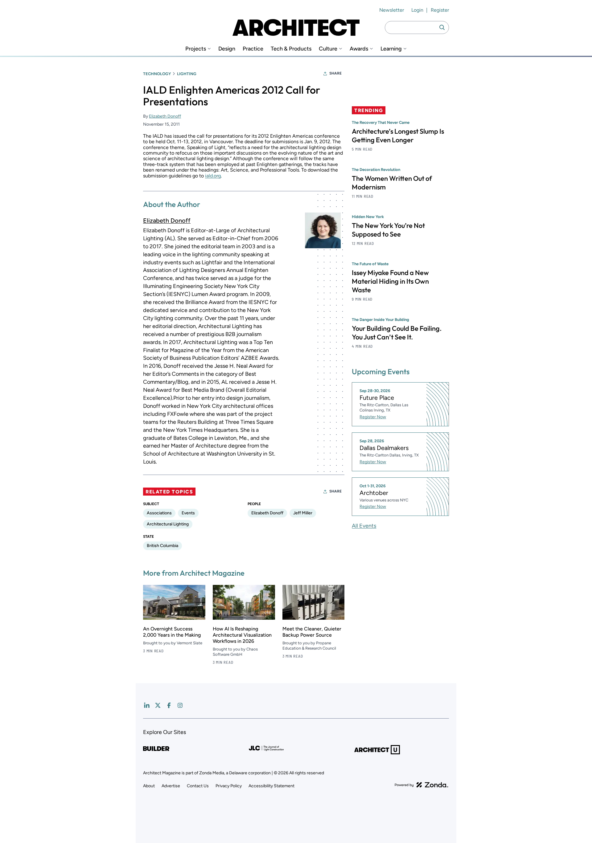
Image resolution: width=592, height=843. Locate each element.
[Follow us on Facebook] (169, 705)
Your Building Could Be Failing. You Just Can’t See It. (397, 332)
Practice (253, 49)
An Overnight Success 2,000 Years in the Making (172, 632)
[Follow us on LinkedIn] (146, 705)
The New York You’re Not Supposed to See (388, 229)
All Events (364, 525)
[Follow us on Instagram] (180, 705)
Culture (328, 49)
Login (417, 10)
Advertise (171, 785)
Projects (195, 49)
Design (226, 49)
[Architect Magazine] (296, 27)
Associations (159, 513)
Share (335, 73)
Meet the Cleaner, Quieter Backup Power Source (311, 632)
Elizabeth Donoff (165, 116)
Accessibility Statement (271, 785)
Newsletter (391, 10)
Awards (359, 49)
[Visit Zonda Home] (421, 785)
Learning (391, 49)
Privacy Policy (229, 785)
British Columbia (162, 545)
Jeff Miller (302, 513)
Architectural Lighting (168, 524)
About (149, 785)
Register (440, 10)
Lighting (186, 74)
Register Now (373, 416)
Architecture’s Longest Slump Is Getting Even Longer (398, 135)
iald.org (213, 176)
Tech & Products (291, 49)
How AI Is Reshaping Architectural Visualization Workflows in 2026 (242, 635)
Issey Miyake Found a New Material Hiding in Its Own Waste (390, 281)
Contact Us (198, 785)
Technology (157, 74)
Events (188, 513)
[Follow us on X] (158, 705)
